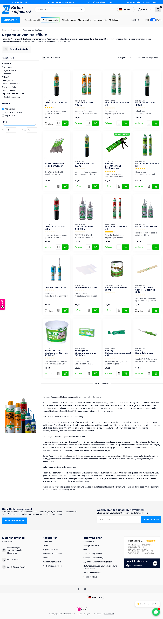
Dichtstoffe (47, 541)
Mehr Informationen (14, 520)
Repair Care (10, 115)
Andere (16, 30)
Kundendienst (89, 541)
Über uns (87, 549)
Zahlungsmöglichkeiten (92, 553)
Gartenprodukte (8, 90)
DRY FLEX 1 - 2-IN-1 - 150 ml (55, 228)
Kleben (45, 545)
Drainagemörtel (8, 80)
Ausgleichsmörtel (9, 70)
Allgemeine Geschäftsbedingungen (97, 562)
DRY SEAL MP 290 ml (55, 287)
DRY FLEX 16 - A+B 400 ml (147, 164)
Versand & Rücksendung (93, 557)
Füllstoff (5, 77)
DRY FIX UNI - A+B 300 (146, 227)
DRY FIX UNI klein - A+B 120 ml (84, 228)
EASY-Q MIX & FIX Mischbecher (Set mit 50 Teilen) (56, 353)
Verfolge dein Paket (91, 545)
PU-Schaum (114, 20)
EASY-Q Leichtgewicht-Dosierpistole (113, 165)
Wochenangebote (50, 20)
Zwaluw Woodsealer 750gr (116, 288)
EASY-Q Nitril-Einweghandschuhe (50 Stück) (85, 353)
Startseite (5, 30)
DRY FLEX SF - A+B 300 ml (117, 104)
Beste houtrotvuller (12, 97)
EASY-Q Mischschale (86, 287)
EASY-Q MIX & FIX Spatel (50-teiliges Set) (145, 289)
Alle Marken (10, 109)
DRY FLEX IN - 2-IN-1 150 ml (85, 164)
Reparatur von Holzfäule (32, 30)
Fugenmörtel (7, 67)
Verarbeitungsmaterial (52, 562)
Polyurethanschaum (51, 549)
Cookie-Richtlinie (90, 577)
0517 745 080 (12, 559)
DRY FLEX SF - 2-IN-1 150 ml (145, 104)
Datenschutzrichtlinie (92, 573)
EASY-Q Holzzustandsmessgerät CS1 (117, 353)
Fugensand (6, 74)
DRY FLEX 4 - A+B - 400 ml (84, 104)
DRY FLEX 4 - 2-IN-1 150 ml (56, 104)
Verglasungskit (100, 20)
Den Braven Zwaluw (13, 112)
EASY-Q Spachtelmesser (144, 352)
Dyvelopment (109, 614)
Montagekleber (84, 20)
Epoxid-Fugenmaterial (11, 83)
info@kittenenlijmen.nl (16, 567)
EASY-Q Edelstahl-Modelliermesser (54, 164)
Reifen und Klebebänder (52, 553)
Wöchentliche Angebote (52, 566)
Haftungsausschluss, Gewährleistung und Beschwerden (100, 567)
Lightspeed (90, 614)
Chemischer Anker (9, 87)
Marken (135, 20)
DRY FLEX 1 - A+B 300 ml (116, 228)
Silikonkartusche (69, 20)
